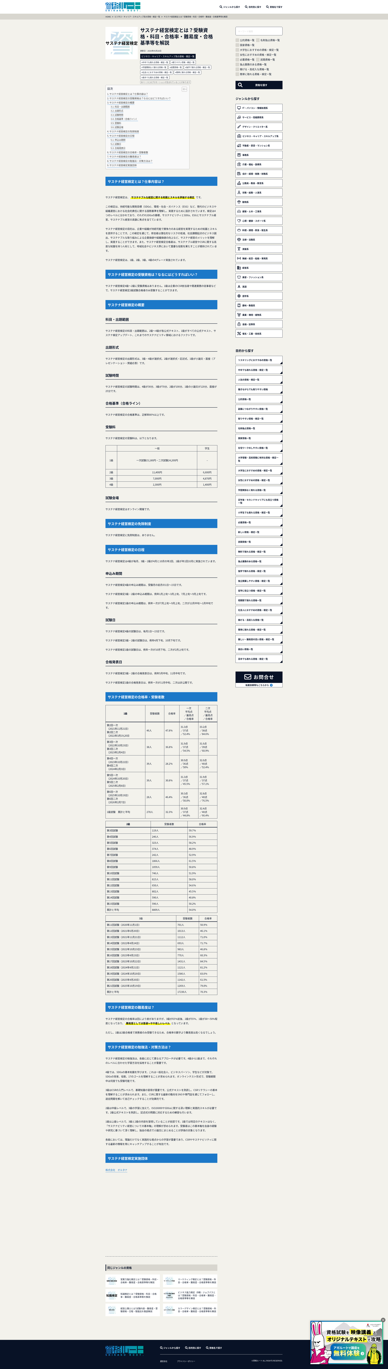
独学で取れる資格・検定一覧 (252, 570)
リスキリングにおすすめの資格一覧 (255, 359)
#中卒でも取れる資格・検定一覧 (155, 62)
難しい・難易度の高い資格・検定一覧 (256, 639)
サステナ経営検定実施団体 (123, 165)
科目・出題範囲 (122, 106)
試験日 (118, 143)
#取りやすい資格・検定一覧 (183, 62)
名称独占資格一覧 (270, 40)
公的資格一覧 (247, 40)
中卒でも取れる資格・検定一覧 (253, 369)
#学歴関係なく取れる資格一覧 (154, 67)
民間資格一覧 (267, 59)
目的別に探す (194, 1347)
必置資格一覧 (247, 59)
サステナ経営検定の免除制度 (124, 131)
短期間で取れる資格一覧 (249, 600)
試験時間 (119, 114)
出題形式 (119, 110)
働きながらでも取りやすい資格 (253, 389)
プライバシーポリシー (186, 1361)
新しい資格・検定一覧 (248, 531)
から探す (231, 6)
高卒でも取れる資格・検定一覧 (253, 658)
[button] (182, 89)
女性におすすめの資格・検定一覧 (258, 54)
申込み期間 (120, 139)
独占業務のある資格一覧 (253, 64)
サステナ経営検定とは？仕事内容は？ (128, 93)
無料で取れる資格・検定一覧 (252, 551)
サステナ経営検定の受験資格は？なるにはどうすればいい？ (140, 98)
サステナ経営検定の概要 (121, 102)
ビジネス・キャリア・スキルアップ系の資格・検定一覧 (137, 16)
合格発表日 (120, 148)
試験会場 (119, 127)
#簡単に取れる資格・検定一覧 (187, 72)
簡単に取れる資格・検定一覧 (255, 74)
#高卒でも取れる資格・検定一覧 (155, 77)
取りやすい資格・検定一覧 (251, 418)
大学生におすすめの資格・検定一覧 (259, 50)
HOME (108, 16)
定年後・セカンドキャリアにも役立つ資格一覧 (258, 501)
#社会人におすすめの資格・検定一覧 (157, 72)
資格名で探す (215, 1347)
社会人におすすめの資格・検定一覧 (255, 609)
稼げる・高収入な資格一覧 (254, 69)
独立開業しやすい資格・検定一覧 (254, 580)
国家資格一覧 (247, 45)
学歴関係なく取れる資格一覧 (252, 489)
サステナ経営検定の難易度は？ (125, 156)
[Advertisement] (161, 1210)
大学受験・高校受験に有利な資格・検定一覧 (258, 459)
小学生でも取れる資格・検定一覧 (254, 512)
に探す (255, 6)
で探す (276, 6)
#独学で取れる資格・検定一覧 (197, 67)
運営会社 (163, 1361)
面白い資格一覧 (245, 649)
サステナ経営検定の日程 (121, 135)
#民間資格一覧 (176, 67)
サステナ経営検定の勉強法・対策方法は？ (131, 160)
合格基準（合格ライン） (126, 118)
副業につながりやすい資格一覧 (253, 408)
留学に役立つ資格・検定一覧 (252, 590)
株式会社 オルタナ (116, 1170)
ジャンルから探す (171, 1347)
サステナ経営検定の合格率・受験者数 (128, 152)
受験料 (118, 123)
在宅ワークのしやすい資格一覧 (253, 447)
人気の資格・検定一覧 (248, 379)
